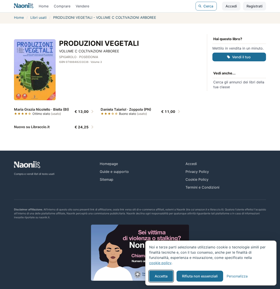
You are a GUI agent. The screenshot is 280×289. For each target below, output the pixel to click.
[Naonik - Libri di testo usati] (23, 6)
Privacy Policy (197, 171)
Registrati (254, 6)
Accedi (231, 6)
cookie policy (160, 263)
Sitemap (106, 179)
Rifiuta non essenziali (200, 276)
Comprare (62, 6)
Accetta (161, 276)
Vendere (82, 6)
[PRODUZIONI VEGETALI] (35, 69)
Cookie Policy (197, 179)
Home (44, 6)
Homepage (109, 164)
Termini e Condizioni (202, 187)
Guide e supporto (114, 171)
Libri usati (38, 17)
